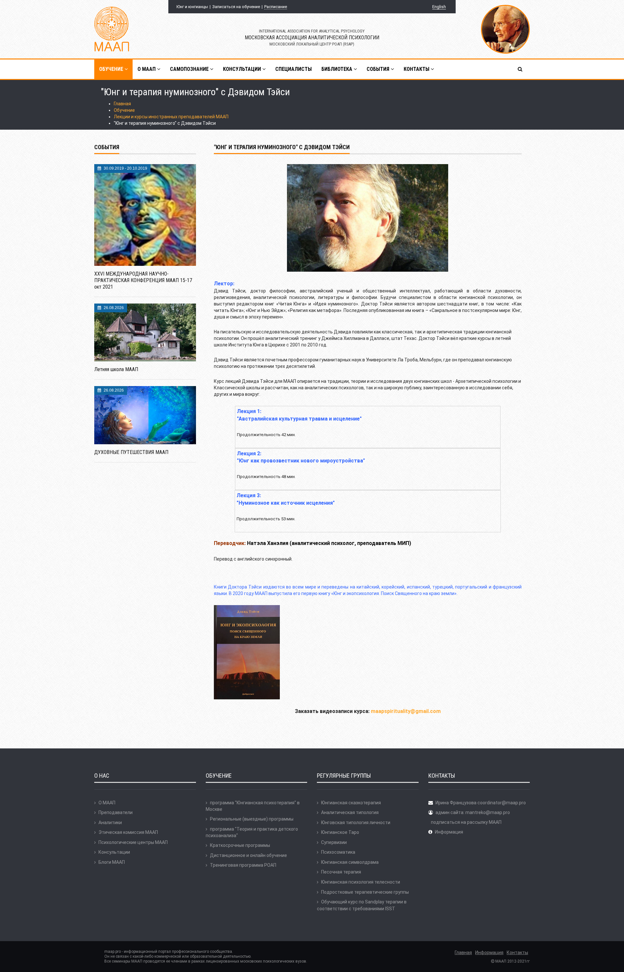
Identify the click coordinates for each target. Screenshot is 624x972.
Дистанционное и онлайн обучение (248, 855)
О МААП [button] (147, 69)
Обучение (124, 110)
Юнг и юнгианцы (192, 6)
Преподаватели (115, 812)
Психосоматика (338, 852)
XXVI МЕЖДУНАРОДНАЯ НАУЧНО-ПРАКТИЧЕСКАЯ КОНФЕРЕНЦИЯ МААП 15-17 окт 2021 (143, 280)
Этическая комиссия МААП (128, 832)
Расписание (275, 6)
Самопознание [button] (190, 69)
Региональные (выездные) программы (251, 819)
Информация (449, 832)
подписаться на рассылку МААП (466, 822)
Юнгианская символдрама (350, 862)
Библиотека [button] (337, 69)
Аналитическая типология (350, 812)
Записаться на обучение (236, 6)
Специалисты (293, 69)
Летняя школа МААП (116, 369)
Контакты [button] (417, 69)
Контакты (517, 952)
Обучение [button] (111, 69)
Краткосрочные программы (240, 845)
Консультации (114, 852)
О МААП (106, 802)
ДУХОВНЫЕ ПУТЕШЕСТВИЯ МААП (131, 452)
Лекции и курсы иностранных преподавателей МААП (171, 116)
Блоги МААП (111, 862)
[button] (520, 69)
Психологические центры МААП (133, 842)
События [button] (379, 69)
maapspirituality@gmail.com (406, 711)
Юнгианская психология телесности (360, 882)
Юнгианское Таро (340, 832)
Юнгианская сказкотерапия (351, 802)
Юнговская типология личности (355, 822)
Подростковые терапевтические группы (365, 892)
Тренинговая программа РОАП (243, 865)
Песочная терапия (341, 872)
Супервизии (334, 842)
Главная (122, 103)
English (439, 6)
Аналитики (110, 822)
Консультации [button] (242, 69)
